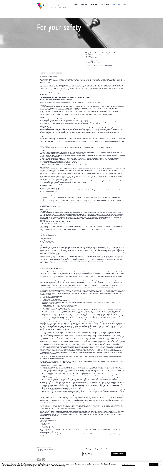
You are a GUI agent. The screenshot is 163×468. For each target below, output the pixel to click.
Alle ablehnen (142, 465)
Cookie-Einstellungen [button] (128, 465)
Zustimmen (153, 465)
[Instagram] (43, 459)
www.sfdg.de (43, 291)
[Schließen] (161, 464)
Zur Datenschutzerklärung (57, 466)
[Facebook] (39, 459)
